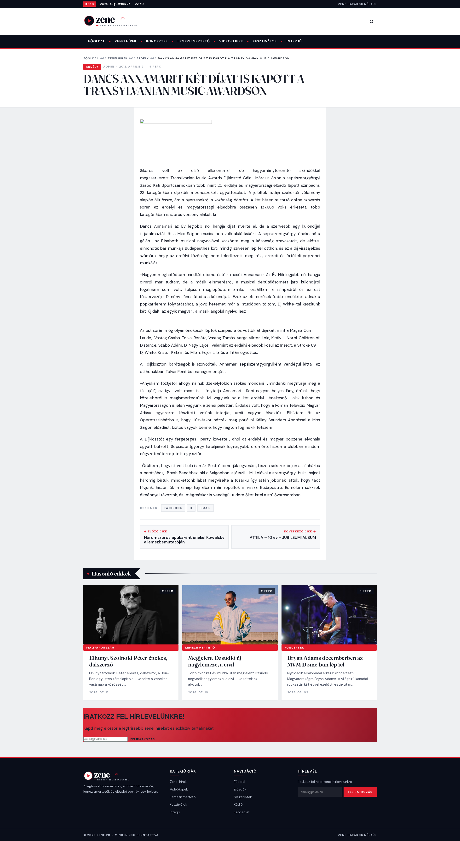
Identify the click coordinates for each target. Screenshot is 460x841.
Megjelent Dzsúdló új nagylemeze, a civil (215, 661)
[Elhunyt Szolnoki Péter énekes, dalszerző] (130, 614)
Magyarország (100, 647)
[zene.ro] (114, 20)
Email (206, 508)
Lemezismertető (194, 41)
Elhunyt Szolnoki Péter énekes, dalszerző (128, 661)
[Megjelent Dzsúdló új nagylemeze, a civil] (229, 614)
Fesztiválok (265, 41)
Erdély (143, 58)
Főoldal (96, 41)
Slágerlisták (243, 797)
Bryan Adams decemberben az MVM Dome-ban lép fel (325, 661)
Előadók (240, 789)
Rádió (238, 804)
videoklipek (231, 41)
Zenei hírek (126, 41)
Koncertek (157, 41)
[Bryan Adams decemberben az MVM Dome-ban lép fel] (329, 614)
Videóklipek (179, 789)
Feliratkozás (142, 739)
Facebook (173, 508)
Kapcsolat (242, 812)
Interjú (294, 41)
